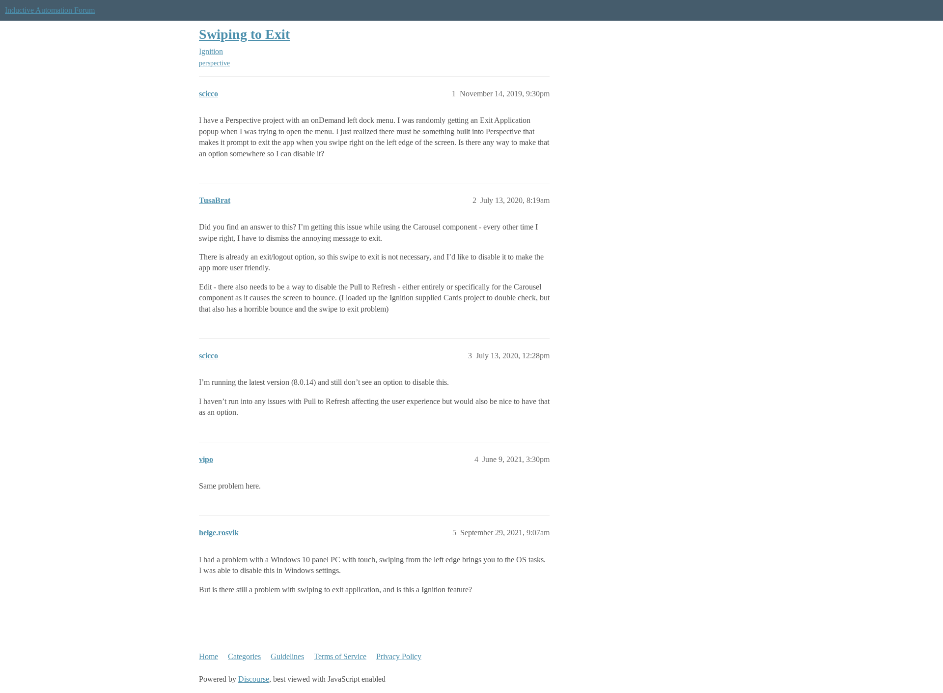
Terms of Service (340, 656)
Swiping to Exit (244, 34)
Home (208, 656)
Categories (244, 656)
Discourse (253, 679)
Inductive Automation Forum (50, 10)
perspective (214, 63)
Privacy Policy (398, 656)
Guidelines (287, 656)
